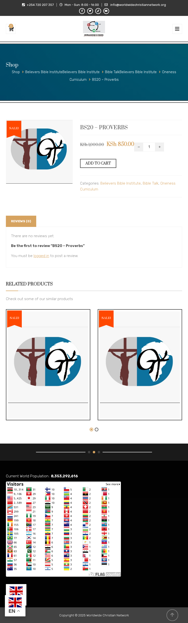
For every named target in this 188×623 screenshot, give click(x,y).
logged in (41, 256)
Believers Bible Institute (120, 183)
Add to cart (98, 163)
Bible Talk (150, 183)
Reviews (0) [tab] (21, 221)
